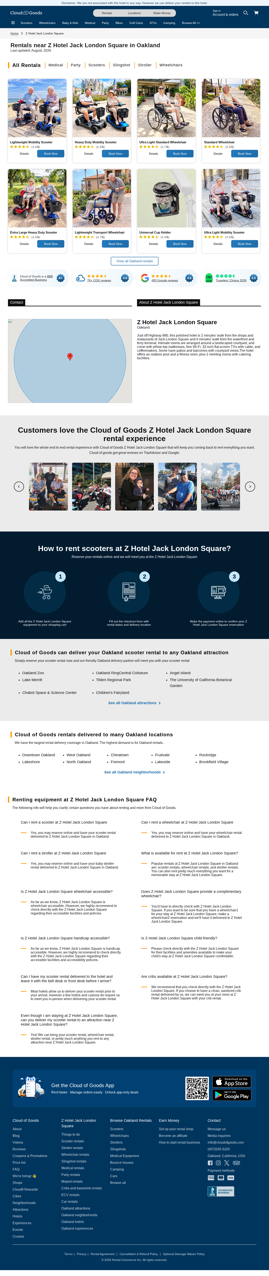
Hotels (17, 1216)
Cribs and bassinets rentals (81, 1188)
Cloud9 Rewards (25, 1189)
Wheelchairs (47, 23)
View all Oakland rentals (134, 261)
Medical (90, 23)
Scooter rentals (72, 1141)
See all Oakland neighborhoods (132, 772)
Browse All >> (191, 23)
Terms (69, 1254)
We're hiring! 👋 (24, 1176)
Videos (18, 1142)
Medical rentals (72, 1168)
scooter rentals (169, 867)
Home (14, 33)
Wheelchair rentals (75, 1154)
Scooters (26, 23)
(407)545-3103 (219, 1149)
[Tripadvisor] (236, 1163)
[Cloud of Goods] (26, 13)
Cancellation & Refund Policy (140, 1254)
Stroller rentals (72, 1148)
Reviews (19, 1149)
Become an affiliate (173, 1136)
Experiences (22, 1223)
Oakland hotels (72, 1222)
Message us (217, 1129)
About (17, 1129)
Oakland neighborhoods (79, 1215)
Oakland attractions (75, 1208)
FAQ (16, 1169)
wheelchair (39, 906)
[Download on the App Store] (231, 1082)
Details (24, 153)
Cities (17, 1196)
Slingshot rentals (73, 1161)
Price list (19, 1162)
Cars (113, 1176)
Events (18, 1230)
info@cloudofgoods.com (226, 1142)
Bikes (119, 23)
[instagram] (218, 1163)
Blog (16, 1136)
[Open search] (245, 13)
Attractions (20, 1209)
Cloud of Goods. (164, 808)
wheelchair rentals (195, 867)
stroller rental (40, 1038)
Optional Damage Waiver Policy (184, 1254)
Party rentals (70, 1175)
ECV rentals (70, 1195)
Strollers (116, 1142)
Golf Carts (136, 23)
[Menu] (13, 22)
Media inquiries (219, 1136)
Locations (134, 13)
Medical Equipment (124, 1156)
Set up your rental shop (176, 1129)
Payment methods (221, 1170)
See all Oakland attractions (132, 703)
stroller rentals (227, 867)
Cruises (18, 1236)
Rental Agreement (104, 1254)
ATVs (153, 23)
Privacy (82, 1254)
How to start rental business (179, 1142)
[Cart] (255, 13)
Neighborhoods (24, 1203)
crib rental (213, 998)
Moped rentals (72, 1181)
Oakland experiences (77, 1228)
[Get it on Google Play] (231, 1095)
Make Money (162, 13)
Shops (17, 1183)
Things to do (70, 1134)
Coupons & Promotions (30, 1156)
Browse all (118, 1183)
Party (105, 23)
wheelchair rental (229, 833)
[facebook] (210, 1163)
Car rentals (69, 1201)
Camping (169, 23)
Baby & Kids (70, 23)
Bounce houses (121, 1162)
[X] (226, 1163)
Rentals (107, 13)
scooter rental (106, 833)
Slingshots (118, 1149)
